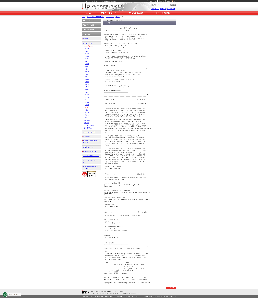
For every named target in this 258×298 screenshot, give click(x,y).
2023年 (87, 56)
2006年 (87, 100)
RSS (175, 1)
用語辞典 (163, 9)
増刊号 (87, 115)
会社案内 (161, 1)
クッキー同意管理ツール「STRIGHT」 (90, 167)
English (169, 1)
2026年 (87, 48)
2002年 (87, 110)
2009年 (87, 92)
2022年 (87, 59)
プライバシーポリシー (96, 296)
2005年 (87, 102)
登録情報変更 (88, 120)
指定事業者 (86, 136)
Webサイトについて (111, 296)
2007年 (87, 97)
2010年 (87, 89)
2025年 (87, 51)
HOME (83, 17)
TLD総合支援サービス (89, 151)
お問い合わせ (155, 9)
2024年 (87, 53)
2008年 (87, 94)
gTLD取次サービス (88, 147)
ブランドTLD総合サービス (91, 156)
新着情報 (85, 38)
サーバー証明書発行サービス (91, 161)
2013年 (87, 82)
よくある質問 (171, 9)
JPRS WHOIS (152, 1)
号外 (86, 117)
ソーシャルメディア (89, 132)
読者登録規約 (88, 128)
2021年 (87, 61)
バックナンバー (110, 17)
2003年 (117, 17)
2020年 (87, 64)
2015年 (87, 76)
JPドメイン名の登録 (136, 13)
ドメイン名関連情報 (163, 13)
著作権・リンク (122, 296)
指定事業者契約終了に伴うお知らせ (91, 141)
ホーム (88, 13)
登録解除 (86, 123)
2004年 (87, 105)
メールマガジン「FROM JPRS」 (95, 17)
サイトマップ (133, 296)
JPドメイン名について (109, 13)
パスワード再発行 (89, 125)
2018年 (87, 69)
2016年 (87, 74)
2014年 (87, 79)
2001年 (87, 112)
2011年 (87, 87)
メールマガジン (87, 43)
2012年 (87, 84)
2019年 (87, 66)
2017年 (87, 71)
